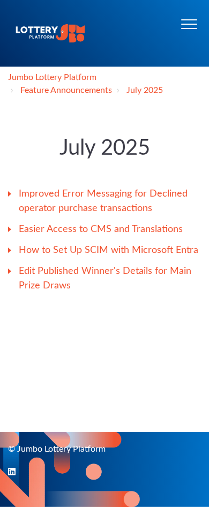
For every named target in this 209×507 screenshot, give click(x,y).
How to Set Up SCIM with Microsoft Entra (108, 250)
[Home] (50, 33)
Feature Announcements (66, 90)
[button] (189, 24)
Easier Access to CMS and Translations (101, 229)
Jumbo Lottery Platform (52, 77)
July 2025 (144, 90)
